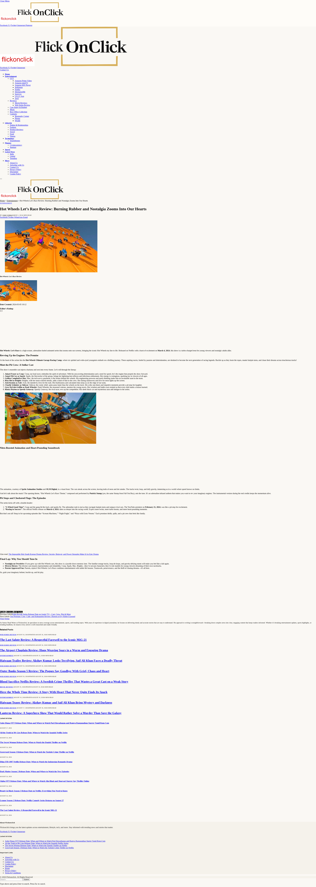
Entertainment (11, 76)
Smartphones (15, 141)
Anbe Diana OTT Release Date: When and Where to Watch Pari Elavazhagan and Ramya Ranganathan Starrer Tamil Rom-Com (54, 723)
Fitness (12, 136)
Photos (17, 118)
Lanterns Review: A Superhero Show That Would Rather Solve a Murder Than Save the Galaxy (60, 713)
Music (12, 110)
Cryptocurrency (16, 145)
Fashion (13, 127)
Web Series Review (22, 105)
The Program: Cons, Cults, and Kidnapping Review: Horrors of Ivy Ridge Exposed (42, 616)
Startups (13, 147)
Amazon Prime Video (23, 81)
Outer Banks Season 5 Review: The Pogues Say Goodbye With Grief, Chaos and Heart (54, 671)
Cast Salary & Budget (18, 107)
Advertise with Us (17, 165)
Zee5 (17, 98)
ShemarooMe (20, 92)
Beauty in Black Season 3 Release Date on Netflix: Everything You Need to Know (34, 791)
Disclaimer (14, 172)
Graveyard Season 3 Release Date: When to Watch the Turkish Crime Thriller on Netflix (37, 752)
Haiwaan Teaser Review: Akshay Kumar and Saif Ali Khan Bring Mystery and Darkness (56, 702)
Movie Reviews (21, 103)
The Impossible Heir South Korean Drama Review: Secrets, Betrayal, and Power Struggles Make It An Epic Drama (54, 554)
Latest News (10, 152)
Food (12, 134)
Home (7, 74)
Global (12, 156)
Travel (12, 132)
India (12, 154)
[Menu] (1, 178)
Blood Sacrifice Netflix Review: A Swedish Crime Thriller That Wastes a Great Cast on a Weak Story (64, 681)
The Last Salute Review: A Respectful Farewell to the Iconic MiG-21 (43, 639)
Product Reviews (16, 130)
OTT (12, 78)
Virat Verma (7, 215)
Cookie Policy (15, 174)
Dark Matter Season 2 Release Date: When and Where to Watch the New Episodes (34, 771)
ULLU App (19, 96)
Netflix (17, 90)
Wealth (17, 121)
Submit (26, 879)
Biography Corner (22, 116)
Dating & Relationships (19, 125)
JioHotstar (19, 87)
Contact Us (4, 70)
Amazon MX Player (23, 85)
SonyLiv (18, 94)
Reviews (13, 101)
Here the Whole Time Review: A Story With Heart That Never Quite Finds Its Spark (53, 692)
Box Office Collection (18, 112)
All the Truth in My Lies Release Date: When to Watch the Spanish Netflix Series (34, 733)
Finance (8, 143)
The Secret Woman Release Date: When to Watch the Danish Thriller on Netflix (33, 742)
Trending (13, 158)
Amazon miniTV (21, 83)
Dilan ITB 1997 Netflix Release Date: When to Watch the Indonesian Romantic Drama (36, 762)
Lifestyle (8, 123)
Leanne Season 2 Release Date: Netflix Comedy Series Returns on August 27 (32, 800)
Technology (9, 138)
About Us (14, 163)
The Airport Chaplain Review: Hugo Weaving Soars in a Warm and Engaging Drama (54, 650)
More (7, 161)
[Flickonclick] (64, 65)
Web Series (18, 612)
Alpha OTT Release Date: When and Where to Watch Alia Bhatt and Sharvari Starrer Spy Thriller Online (44, 781)
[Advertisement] (74, 330)
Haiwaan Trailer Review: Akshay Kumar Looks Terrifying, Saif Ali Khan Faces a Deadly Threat (61, 660)
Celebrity (13, 114)
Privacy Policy (15, 169)
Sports (7, 150)
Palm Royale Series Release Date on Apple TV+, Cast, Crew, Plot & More (41, 614)
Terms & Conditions (13, 873)
